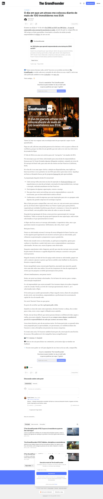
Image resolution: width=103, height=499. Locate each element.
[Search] (80, 3)
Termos (56, 488)
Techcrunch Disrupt (67, 182)
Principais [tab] (27, 424)
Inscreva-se (90, 3)
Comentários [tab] (28, 383)
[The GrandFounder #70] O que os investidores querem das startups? (43, 429)
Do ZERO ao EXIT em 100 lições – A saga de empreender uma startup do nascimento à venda (49, 29)
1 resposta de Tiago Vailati (35, 410)
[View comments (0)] (39, 438)
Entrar (98, 3)
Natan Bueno (30, 397)
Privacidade (50, 488)
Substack (45, 496)
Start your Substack (46, 492)
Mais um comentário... (29, 416)
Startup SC (56, 174)
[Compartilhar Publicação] (83, 3)
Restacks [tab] (35, 383)
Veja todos (28, 465)
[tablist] (31, 383)
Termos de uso (60, 477)
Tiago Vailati (31, 18)
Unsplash (39, 338)
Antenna (31, 338)
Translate (27, 10)
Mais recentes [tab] (34, 424)
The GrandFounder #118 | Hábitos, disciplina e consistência (44, 442)
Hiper (38, 34)
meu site (56, 75)
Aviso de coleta (63, 488)
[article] (51, 433)
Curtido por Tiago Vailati (34, 399)
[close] (66, 456)
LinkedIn (47, 75)
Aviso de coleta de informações (54, 478)
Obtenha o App (59, 492)
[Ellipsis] (78, 397)
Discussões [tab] (42, 424)
